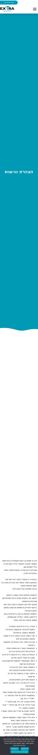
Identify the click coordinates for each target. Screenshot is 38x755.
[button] (9, 3)
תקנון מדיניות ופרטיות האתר (19, 752)
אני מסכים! (24, 749)
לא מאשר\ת (14, 749)
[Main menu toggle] (34, 9)
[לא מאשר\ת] (35, 746)
